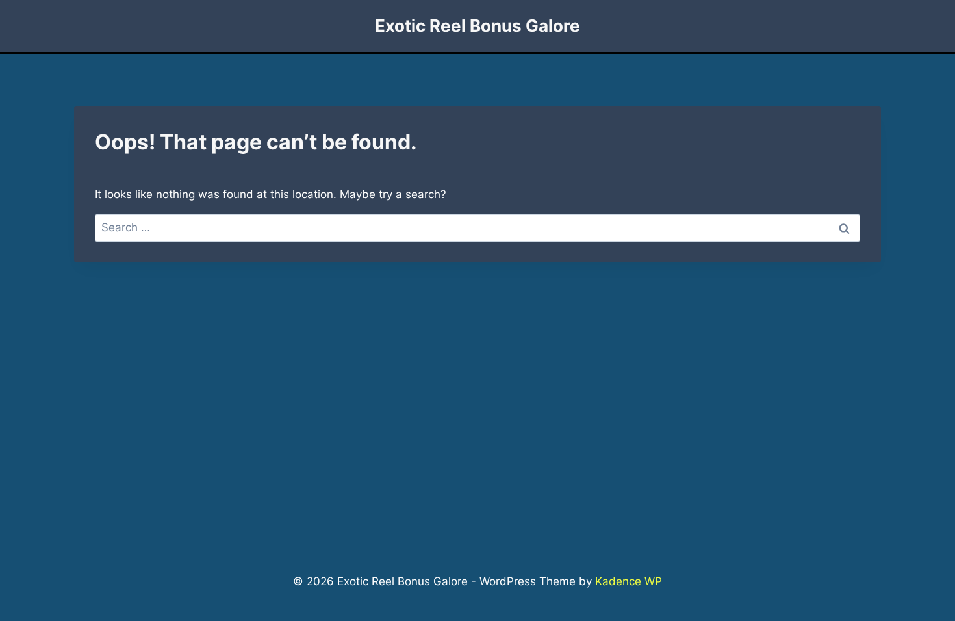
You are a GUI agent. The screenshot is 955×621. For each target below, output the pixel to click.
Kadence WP (628, 581)
